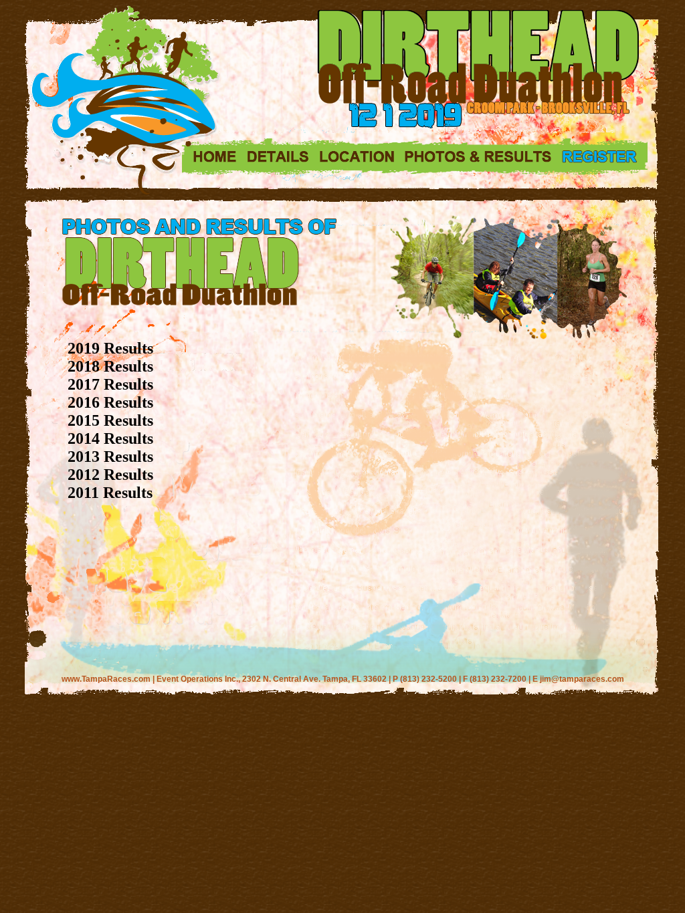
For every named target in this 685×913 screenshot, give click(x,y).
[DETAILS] (276, 158)
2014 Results (110, 438)
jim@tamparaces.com (582, 679)
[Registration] (601, 156)
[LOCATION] (356, 158)
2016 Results (110, 402)
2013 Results (110, 456)
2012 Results (110, 474)
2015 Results (110, 420)
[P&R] (478, 158)
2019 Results (110, 348)
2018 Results (110, 366)
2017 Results (110, 384)
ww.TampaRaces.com (109, 679)
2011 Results (110, 492)
